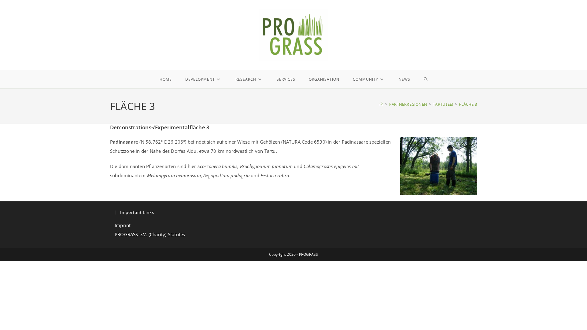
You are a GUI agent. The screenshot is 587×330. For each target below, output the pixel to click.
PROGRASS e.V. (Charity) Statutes (150, 234)
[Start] (381, 104)
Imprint (123, 225)
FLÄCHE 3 (468, 104)
